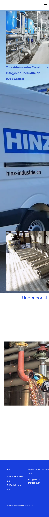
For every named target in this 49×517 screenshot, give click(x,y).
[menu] (45, 3)
